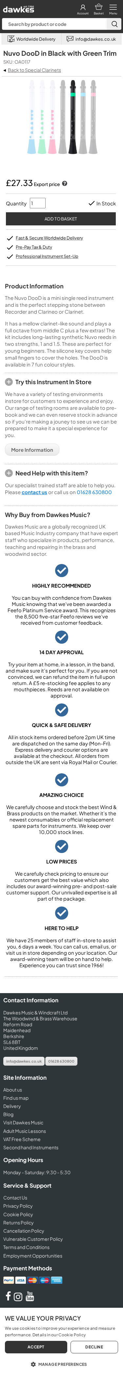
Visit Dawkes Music (23, 1122)
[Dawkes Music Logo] (18, 7)
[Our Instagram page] (19, 1299)
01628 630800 (94, 492)
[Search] (114, 24)
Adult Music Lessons (24, 1131)
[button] (61, 1363)
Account (83, 13)
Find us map (16, 1098)
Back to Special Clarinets (34, 70)
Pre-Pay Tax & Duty (34, 247)
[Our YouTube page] (30, 1299)
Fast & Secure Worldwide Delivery (49, 237)
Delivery (12, 1106)
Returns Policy (18, 1222)
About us (12, 1090)
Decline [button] (94, 1346)
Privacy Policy (18, 1206)
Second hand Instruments (30, 1147)
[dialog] (61, 1341)
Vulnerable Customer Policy (33, 1239)
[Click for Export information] (64, 184)
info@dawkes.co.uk (24, 1061)
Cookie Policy (18, 1214)
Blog (8, 1114)
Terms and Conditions (26, 1247)
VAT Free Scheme (22, 1139)
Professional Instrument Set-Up (47, 256)
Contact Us (15, 1197)
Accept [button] (36, 1346)
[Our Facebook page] (8, 1299)
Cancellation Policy (23, 1231)
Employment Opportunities (32, 1256)
